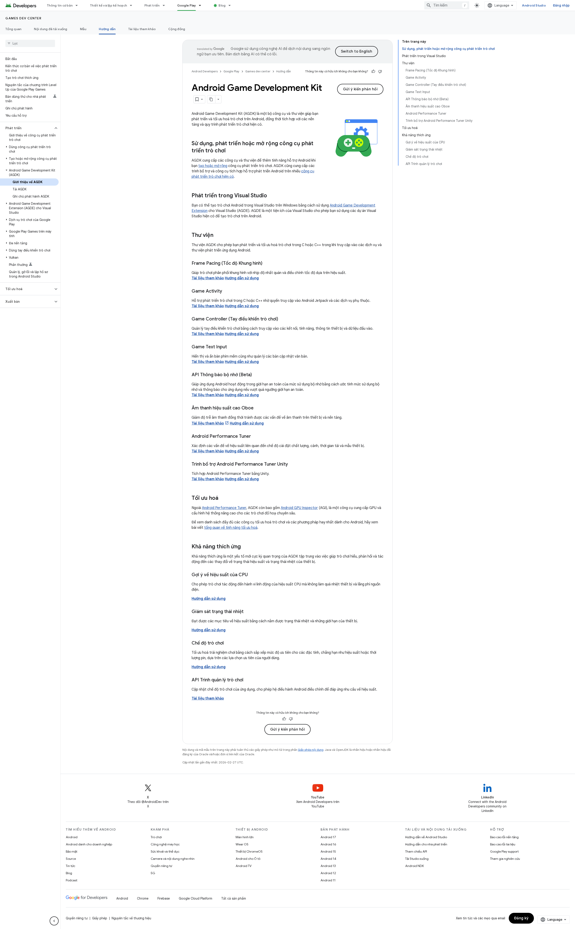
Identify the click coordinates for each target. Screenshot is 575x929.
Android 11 (328, 880)
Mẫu (83, 29)
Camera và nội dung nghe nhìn (173, 859)
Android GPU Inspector (299, 508)
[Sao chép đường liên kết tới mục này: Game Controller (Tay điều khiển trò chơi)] (282, 319)
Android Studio (534, 5)
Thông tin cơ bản (60, 5)
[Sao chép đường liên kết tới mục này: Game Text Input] (231, 347)
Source (71, 859)
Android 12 (328, 873)
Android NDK (414, 866)
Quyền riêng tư (161, 866)
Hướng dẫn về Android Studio (426, 837)
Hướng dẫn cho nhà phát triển (426, 844)
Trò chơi (156, 837)
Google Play (186, 5)
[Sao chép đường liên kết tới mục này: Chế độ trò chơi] (228, 643)
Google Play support (504, 851)
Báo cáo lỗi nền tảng (504, 837)
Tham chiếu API (416, 851)
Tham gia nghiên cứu (505, 859)
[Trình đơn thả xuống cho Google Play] (202, 5)
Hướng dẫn (107, 29)
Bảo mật (71, 851)
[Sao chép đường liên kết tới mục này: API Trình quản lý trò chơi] (247, 680)
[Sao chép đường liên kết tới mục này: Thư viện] (217, 235)
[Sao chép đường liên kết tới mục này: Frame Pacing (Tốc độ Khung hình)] (266, 263)
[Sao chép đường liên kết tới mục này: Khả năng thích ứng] (245, 547)
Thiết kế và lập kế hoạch (108, 5)
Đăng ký (521, 918)
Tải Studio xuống (417, 859)
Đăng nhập (561, 5)
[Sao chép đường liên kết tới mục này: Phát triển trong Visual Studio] (271, 196)
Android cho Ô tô (248, 859)
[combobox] (446, 5)
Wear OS (242, 844)
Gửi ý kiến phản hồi (360, 89)
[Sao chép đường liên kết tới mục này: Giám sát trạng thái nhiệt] (247, 612)
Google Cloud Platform (195, 898)
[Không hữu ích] (380, 71)
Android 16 (328, 844)
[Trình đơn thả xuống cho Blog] (232, 5)
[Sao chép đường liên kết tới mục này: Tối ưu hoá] (222, 498)
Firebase (163, 898)
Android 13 (328, 866)
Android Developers (205, 71)
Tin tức (70, 866)
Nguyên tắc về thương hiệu (131, 918)
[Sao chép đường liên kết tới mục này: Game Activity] (226, 291)
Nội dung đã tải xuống (50, 29)
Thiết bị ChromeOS (249, 851)
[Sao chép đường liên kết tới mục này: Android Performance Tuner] (255, 436)
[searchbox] (30, 43)
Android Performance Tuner (224, 508)
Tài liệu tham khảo (142, 29)
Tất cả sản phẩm (233, 898)
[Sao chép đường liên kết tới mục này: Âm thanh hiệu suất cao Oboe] (258, 408)
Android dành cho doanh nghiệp (89, 844)
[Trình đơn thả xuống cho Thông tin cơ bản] (79, 5)
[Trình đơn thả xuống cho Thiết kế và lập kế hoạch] (133, 5)
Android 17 (328, 837)
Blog (222, 5)
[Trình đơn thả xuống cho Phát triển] (166, 5)
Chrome (142, 898)
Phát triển (152, 5)
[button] (26, 128)
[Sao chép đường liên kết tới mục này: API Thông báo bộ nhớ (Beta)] (256, 375)
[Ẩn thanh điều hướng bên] (54, 920)
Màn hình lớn (245, 837)
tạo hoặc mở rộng (212, 166)
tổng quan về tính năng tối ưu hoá (230, 527)
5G (153, 873)
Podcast (71, 880)
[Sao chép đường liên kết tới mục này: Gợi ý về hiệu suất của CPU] (252, 575)
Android (71, 837)
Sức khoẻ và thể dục (165, 851)
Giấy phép (99, 918)
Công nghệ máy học (165, 844)
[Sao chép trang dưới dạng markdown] (211, 99)
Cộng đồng (176, 29)
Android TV (244, 866)
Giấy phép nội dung (310, 750)
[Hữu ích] (373, 71)
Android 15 (328, 851)
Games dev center (23, 18)
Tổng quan (13, 29)
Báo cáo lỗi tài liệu (502, 844)
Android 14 (328, 859)
